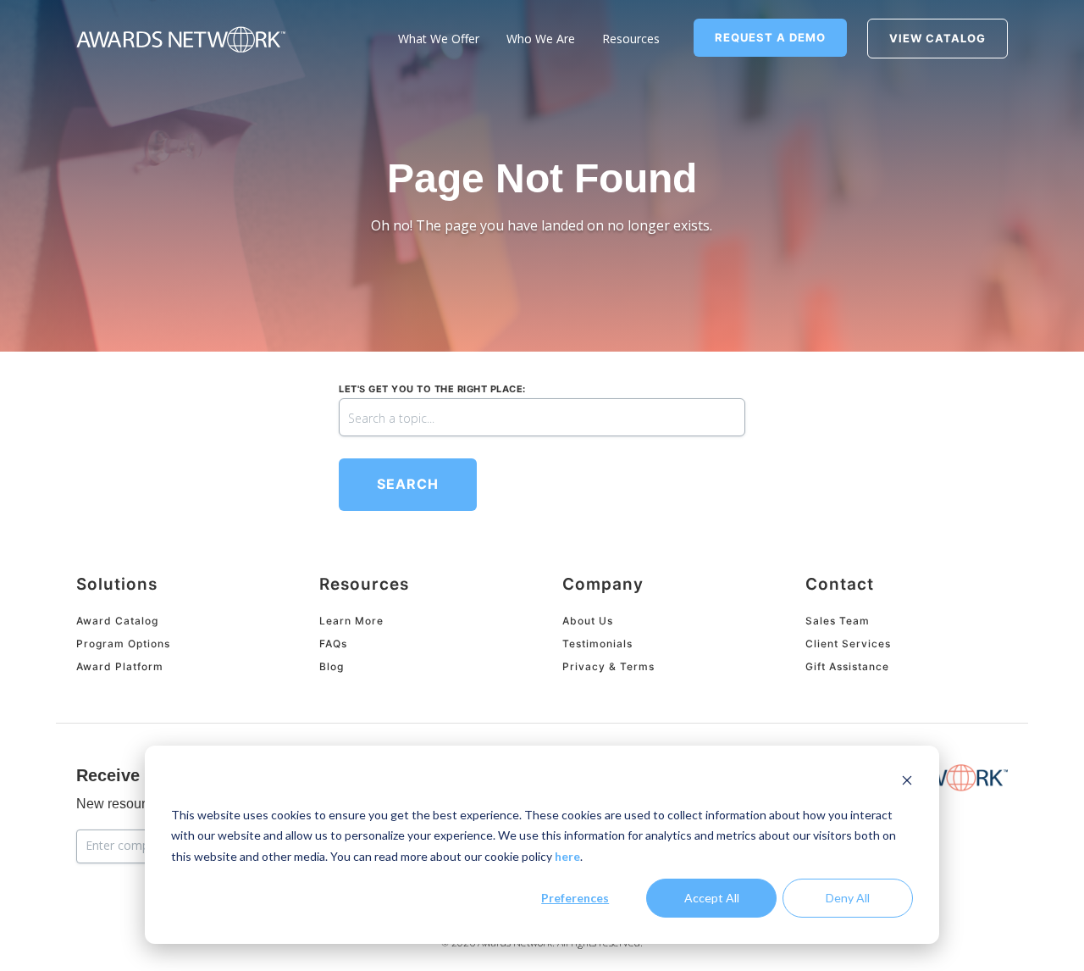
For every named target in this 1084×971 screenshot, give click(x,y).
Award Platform (119, 666)
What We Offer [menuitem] (438, 39)
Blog (331, 666)
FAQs (333, 643)
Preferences (575, 898)
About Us (587, 620)
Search (408, 483)
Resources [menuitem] (631, 39)
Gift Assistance (847, 666)
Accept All (711, 898)
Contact (839, 584)
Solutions (117, 584)
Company (603, 584)
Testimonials (597, 643)
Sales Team (837, 620)
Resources (364, 584)
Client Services (848, 643)
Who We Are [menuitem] (540, 39)
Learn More (351, 620)
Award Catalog (117, 620)
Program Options (123, 643)
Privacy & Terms (608, 666)
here (567, 856)
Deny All (848, 898)
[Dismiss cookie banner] (907, 782)
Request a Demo (770, 37)
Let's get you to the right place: (432, 389)
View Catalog (937, 38)
